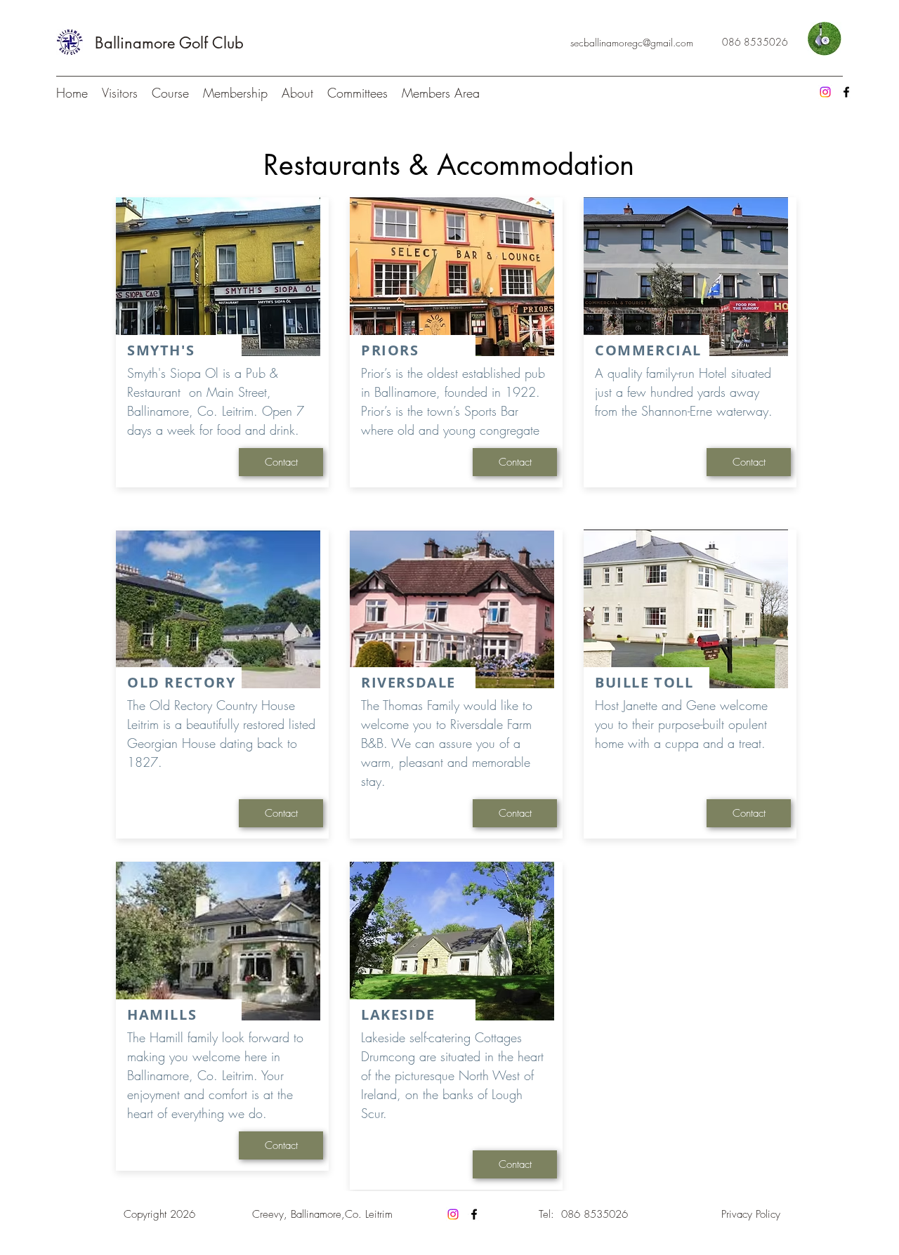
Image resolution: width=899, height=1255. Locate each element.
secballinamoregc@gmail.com (631, 42)
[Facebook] (846, 92)
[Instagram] (825, 92)
